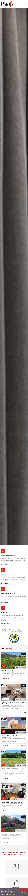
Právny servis (4, 574)
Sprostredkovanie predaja (8, 555)
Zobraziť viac (5, 565)
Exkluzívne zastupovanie (8, 593)
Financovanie (4, 612)
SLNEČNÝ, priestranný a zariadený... (12, 802)
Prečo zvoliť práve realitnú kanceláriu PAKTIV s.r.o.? (14, 853)
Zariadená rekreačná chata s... (10, 834)
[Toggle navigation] (25, 3)
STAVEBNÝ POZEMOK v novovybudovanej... (9, 671)
